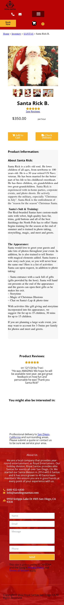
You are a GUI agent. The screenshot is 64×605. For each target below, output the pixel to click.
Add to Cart (19, 136)
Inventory (16, 33)
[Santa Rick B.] (18, 93)
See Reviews (33, 111)
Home (6, 33)
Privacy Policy (36, 567)
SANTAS (28, 33)
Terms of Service (19, 570)
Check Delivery (47, 136)
